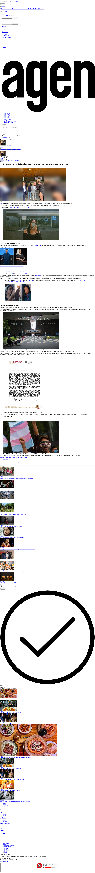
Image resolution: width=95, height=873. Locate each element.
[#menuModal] (0, 4)
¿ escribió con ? (11, 266)
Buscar (12, 139)
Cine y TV (5, 42)
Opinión (4, 47)
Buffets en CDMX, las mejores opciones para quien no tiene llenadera (12, 571)
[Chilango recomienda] (8, 697)
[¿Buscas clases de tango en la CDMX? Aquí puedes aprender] (7, 524)
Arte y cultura (6, 35)
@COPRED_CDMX (10, 271)
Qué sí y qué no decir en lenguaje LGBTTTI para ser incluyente (19, 207)
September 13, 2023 (23, 273)
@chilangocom (5, 459)
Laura (1, 203)
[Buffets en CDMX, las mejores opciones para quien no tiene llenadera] (7, 569)
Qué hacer (5, 32)
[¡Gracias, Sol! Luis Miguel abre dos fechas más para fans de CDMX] (7, 488)
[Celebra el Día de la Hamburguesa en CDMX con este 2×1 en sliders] (7, 580)
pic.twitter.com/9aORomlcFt (19, 281)
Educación (6, 29)
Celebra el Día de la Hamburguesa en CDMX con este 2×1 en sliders (12, 582)
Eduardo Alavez (10, 145)
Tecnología (6, 28)
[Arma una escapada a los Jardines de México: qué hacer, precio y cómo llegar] (7, 511)
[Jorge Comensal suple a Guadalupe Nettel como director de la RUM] (7, 535)
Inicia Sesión (5, 11)
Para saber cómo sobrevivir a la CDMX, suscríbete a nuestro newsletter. (13, 457)
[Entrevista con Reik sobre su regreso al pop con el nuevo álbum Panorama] (7, 558)
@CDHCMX (7, 281)
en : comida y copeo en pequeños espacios (11, 712)
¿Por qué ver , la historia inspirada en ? (12, 723)
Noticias (4, 26)
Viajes (3, 44)
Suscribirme (14, 127)
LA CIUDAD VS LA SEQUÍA (14, 1)
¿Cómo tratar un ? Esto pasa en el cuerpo (10, 790)
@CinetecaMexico (16, 269)
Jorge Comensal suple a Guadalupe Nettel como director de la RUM (12, 537)
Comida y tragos (6, 37)
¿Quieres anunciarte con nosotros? (10, 121)
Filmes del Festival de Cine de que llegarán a (16, 301)
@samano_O (12, 281)
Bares (5, 39)
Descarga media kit (7, 119)
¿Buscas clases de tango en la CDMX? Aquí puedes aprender (11, 526)
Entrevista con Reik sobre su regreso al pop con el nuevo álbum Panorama (13, 560)
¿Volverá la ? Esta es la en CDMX (15, 801)
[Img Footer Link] (4, 841)
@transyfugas (31, 280)
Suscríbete (6, 120)
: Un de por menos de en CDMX (16, 699)
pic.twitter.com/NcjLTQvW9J (19, 271)
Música (5, 34)
